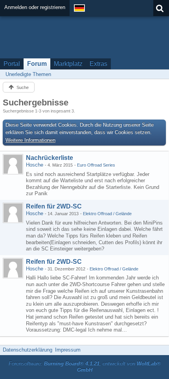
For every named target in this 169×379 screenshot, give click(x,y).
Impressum (68, 350)
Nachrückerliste (49, 157)
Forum (37, 63)
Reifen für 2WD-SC (54, 206)
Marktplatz (68, 63)
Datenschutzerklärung (27, 350)
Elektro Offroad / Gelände (107, 213)
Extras (98, 63)
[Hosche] (13, 164)
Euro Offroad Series (96, 165)
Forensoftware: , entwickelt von (85, 367)
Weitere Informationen (30, 140)
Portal (12, 63)
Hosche (34, 165)
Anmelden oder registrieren (34, 7)
